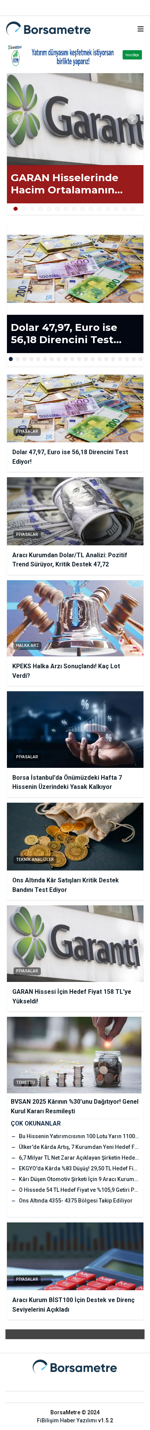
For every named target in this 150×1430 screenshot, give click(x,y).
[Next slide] (132, 119)
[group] (75, 119)
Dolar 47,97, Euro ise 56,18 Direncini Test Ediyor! (64, 334)
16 (113, 359)
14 (124, 209)
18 (127, 359)
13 (116, 209)
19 (134, 359)
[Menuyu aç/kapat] (141, 29)
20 (140, 359)
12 (108, 209)
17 (120, 359)
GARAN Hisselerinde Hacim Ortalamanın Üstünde (64, 184)
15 (133, 209)
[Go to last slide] (17, 119)
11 (99, 209)
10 (91, 209)
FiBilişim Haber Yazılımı (67, 1420)
